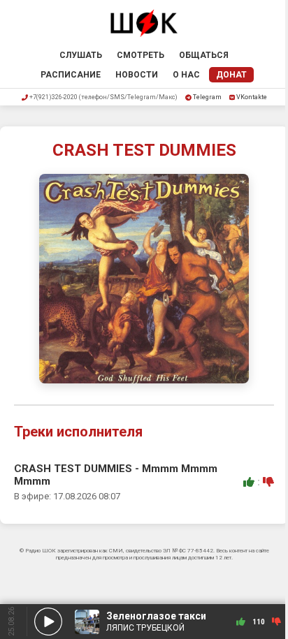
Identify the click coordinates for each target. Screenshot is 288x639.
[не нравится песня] (268, 481)
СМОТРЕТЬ (140, 55)
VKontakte (251, 97)
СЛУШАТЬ (80, 55)
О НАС (186, 75)
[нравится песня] (248, 481)
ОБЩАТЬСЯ (204, 55)
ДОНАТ (231, 75)
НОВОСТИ (136, 75)
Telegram (207, 97)
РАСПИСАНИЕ (71, 75)
